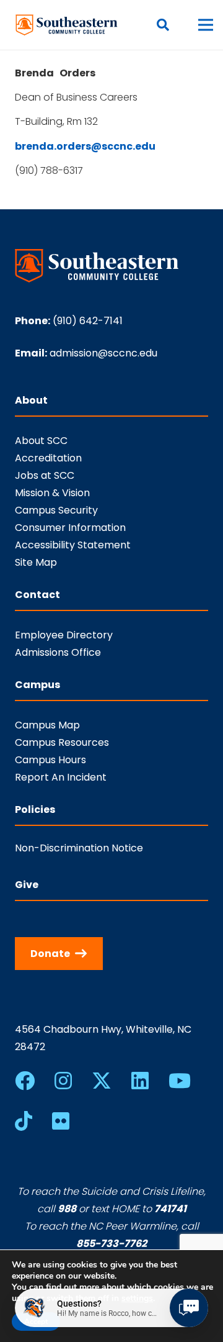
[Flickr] (60, 1121)
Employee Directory (64, 635)
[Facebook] (25, 1080)
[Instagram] (63, 1080)
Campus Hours (50, 760)
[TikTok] (23, 1121)
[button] (163, 25)
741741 (170, 1209)
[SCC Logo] (67, 24)
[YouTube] (179, 1080)
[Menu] (205, 24)
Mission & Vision (52, 493)
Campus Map (47, 725)
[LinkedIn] (140, 1080)
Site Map (36, 562)
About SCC (41, 440)
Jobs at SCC (44, 475)
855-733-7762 (111, 1243)
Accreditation (48, 458)
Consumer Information (70, 527)
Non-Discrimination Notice (79, 848)
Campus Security (56, 510)
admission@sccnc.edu (103, 353)
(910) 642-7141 (88, 321)
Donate (50, 953)
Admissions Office (58, 652)
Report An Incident (61, 777)
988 (67, 1209)
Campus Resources (62, 742)
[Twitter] (102, 1081)
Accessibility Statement (73, 545)
